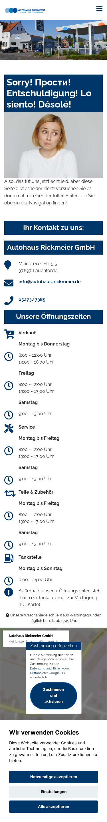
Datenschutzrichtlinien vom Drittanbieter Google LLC (49, 670)
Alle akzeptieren (53, 806)
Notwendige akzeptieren (53, 776)
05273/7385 (32, 299)
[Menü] (99, 8)
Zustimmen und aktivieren (53, 695)
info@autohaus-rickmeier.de (50, 281)
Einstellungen (53, 791)
